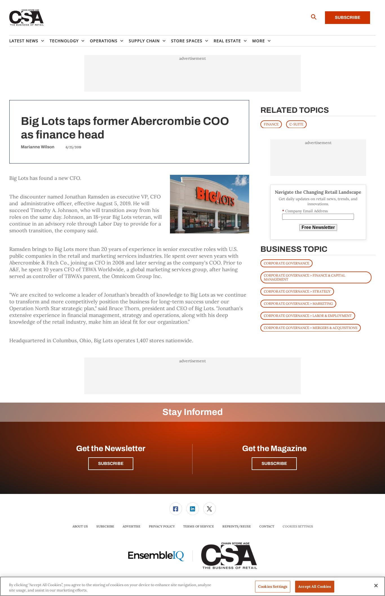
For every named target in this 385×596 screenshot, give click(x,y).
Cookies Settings (298, 526)
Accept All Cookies (314, 586)
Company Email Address (305, 211)
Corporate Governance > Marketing (298, 303)
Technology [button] (64, 40)
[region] (192, 586)
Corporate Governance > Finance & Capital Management (304, 277)
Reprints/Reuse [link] (236, 526)
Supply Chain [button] (144, 40)
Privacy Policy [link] (162, 526)
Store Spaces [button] (186, 40)
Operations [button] (104, 40)
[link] (175, 508)
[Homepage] (26, 17)
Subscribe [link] (105, 526)
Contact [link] (266, 526)
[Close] (376, 585)
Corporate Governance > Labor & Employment (308, 315)
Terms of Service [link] (198, 526)
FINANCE (271, 124)
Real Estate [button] (227, 40)
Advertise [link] (131, 526)
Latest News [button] (23, 40)
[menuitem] (29, 41)
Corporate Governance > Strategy (297, 291)
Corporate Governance (286, 263)
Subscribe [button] (110, 463)
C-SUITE (296, 124)
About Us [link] (80, 526)
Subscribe (347, 17)
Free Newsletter (318, 227)
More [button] (258, 40)
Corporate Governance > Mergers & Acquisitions (310, 327)
